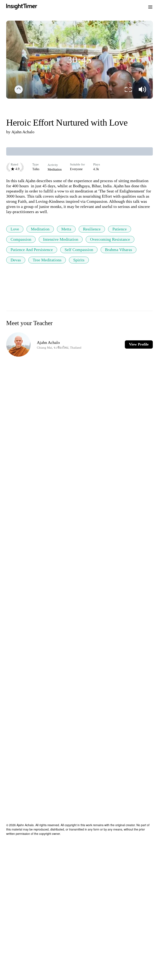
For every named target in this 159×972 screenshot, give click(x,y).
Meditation (40, 229)
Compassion (21, 239)
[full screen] (128, 89)
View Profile (139, 344)
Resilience (92, 229)
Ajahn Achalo (22, 132)
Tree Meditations (47, 260)
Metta (66, 229)
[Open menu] (150, 6)
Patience (119, 229)
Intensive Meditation (60, 239)
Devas (16, 260)
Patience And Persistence (32, 249)
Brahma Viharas (118, 249)
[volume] (142, 89)
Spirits (78, 260)
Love (15, 229)
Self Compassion (79, 249)
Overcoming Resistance (110, 239)
